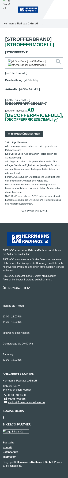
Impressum (9, 456)
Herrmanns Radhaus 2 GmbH (20, 23)
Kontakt (7, 447)
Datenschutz (10, 451)
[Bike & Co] (16, 431)
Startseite (8, 442)
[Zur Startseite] (27, 9)
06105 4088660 (17, 395)
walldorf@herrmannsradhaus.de (26, 402)
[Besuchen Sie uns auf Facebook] (3, 417)
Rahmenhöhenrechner (25, 133)
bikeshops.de (13, 465)
